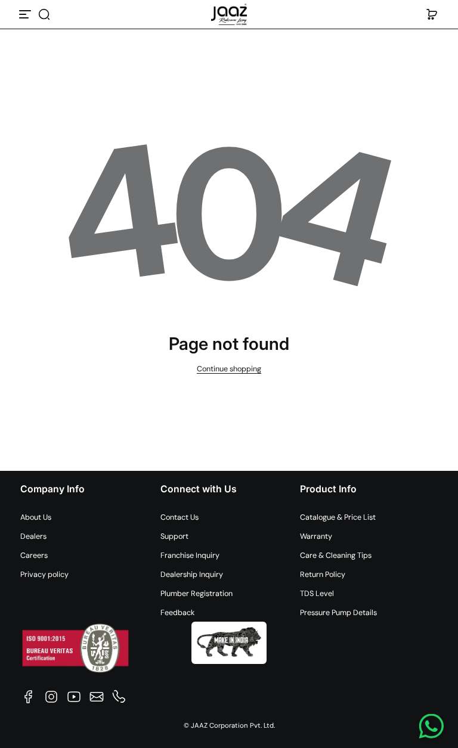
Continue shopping (229, 369)
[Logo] (229, 14)
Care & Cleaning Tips (336, 555)
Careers (34, 555)
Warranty (316, 536)
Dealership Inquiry (191, 574)
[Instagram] (51, 697)
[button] (44, 14)
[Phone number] (119, 697)
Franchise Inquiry (189, 555)
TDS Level (317, 593)
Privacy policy (44, 574)
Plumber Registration (196, 593)
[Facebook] (28, 697)
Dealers (33, 536)
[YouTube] (74, 697)
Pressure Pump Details (338, 612)
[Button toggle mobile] (26, 14)
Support (174, 536)
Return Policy (322, 574)
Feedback (177, 612)
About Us (35, 517)
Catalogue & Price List (338, 517)
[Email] (96, 697)
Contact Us (179, 517)
